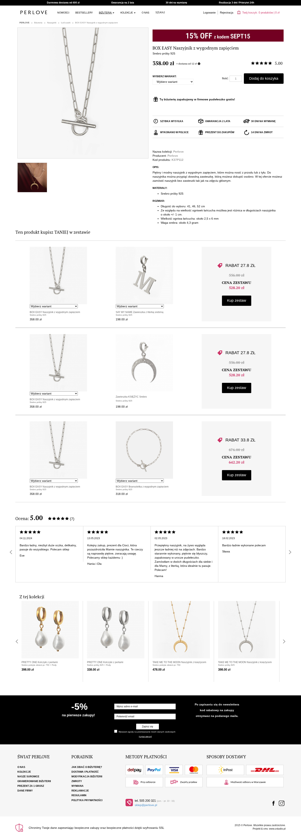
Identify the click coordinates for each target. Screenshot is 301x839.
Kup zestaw (236, 300)
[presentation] (11, 552)
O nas (145, 12)
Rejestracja (226, 12)
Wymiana (77, 786)
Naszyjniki (51, 23)
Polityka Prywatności (86, 800)
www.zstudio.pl (277, 828)
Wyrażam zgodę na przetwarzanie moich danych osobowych (147, 732)
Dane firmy (25, 790)
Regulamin (78, 795)
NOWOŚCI (63, 12)
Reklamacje (80, 790)
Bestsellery (84, 12)
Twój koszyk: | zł (260, 12)
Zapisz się (147, 726)
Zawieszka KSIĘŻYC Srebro (131, 396)
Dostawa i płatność (85, 771)
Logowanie (209, 12)
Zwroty (76, 781)
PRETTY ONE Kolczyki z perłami (40, 662)
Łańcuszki (65, 23)
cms (265, 828)
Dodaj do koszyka (263, 78)
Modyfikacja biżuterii (86, 776)
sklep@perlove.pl (146, 805)
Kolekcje (127, 12)
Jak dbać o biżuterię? (86, 767)
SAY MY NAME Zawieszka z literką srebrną (139, 312)
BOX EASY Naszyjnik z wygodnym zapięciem (96, 23)
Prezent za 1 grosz (30, 786)
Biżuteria (105, 12)
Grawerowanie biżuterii (34, 781)
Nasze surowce (28, 776)
